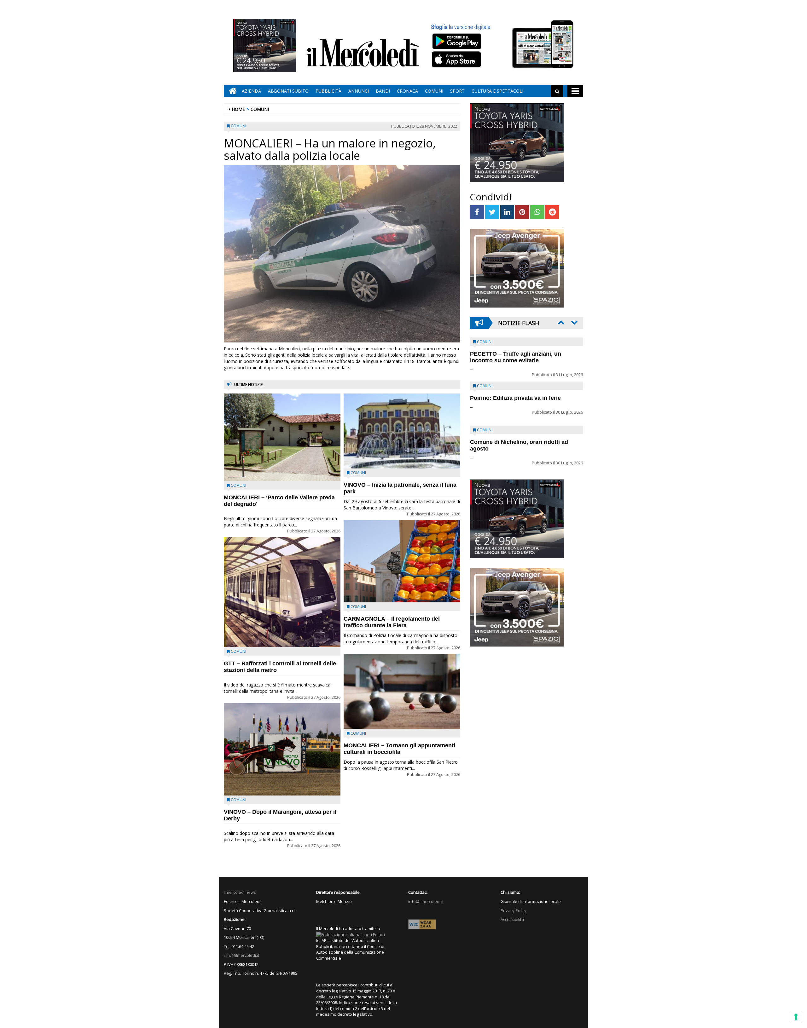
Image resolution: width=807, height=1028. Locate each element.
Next (573, 322)
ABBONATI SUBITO (288, 91)
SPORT (457, 91)
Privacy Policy (513, 910)
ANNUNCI (358, 91)
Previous (560, 322)
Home (238, 109)
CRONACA (407, 91)
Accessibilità (512, 919)
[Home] (231, 91)
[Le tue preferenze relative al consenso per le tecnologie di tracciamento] (796, 1017)
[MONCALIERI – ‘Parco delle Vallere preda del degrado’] (282, 437)
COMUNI (434, 91)
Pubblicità (328, 91)
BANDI (383, 91)
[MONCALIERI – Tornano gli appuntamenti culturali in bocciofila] (402, 691)
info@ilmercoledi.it (241, 955)
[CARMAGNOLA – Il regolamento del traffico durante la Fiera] (402, 561)
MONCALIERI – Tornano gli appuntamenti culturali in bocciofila (399, 748)
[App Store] (457, 59)
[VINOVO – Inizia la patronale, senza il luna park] (402, 430)
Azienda (251, 91)
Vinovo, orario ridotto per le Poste (515, 354)
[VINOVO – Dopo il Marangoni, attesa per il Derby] (282, 749)
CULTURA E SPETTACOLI (497, 91)
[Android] (456, 41)
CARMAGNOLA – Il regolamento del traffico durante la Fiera (392, 622)
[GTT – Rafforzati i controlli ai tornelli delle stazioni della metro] (282, 592)
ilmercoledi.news (240, 892)
